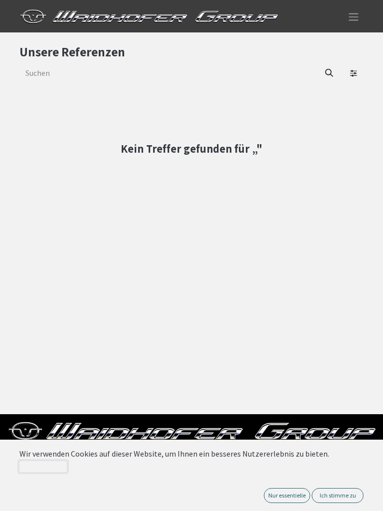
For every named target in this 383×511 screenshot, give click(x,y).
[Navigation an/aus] (354, 15)
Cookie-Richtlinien (43, 466)
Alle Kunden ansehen (191, 166)
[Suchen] (329, 72)
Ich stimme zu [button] (338, 495)
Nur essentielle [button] (287, 495)
